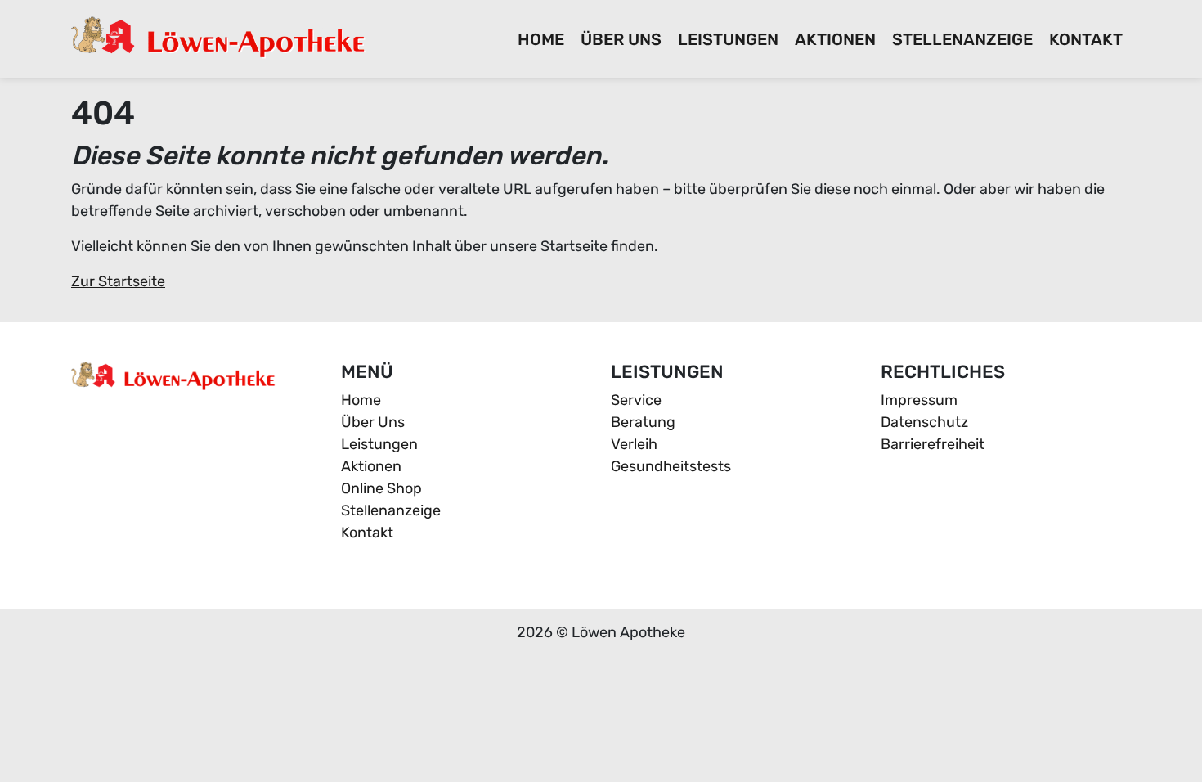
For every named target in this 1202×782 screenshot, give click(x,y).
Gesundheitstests (671, 466)
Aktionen (835, 39)
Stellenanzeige (962, 39)
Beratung (643, 422)
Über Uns (621, 39)
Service (636, 400)
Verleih (634, 444)
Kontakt (1086, 39)
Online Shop (381, 488)
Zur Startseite (118, 281)
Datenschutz (924, 422)
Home (541, 39)
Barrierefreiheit (932, 444)
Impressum (919, 400)
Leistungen (728, 39)
